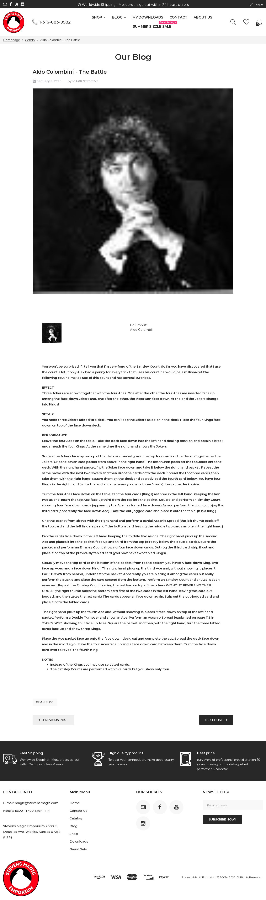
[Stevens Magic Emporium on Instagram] (22, 4)
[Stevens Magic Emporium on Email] (5, 4)
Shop (74, 834)
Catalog (76, 818)
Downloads (79, 841)
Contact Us (78, 811)
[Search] (233, 22)
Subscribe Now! (222, 819)
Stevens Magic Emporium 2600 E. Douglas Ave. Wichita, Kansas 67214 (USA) (31, 831)
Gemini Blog (44, 702)
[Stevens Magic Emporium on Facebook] (11, 4)
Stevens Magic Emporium (199, 877)
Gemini (30, 40)
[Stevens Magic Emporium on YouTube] (17, 4)
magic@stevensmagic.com (36, 803)
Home (75, 803)
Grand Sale (78, 849)
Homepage (11, 40)
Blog (74, 826)
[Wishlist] (246, 22)
